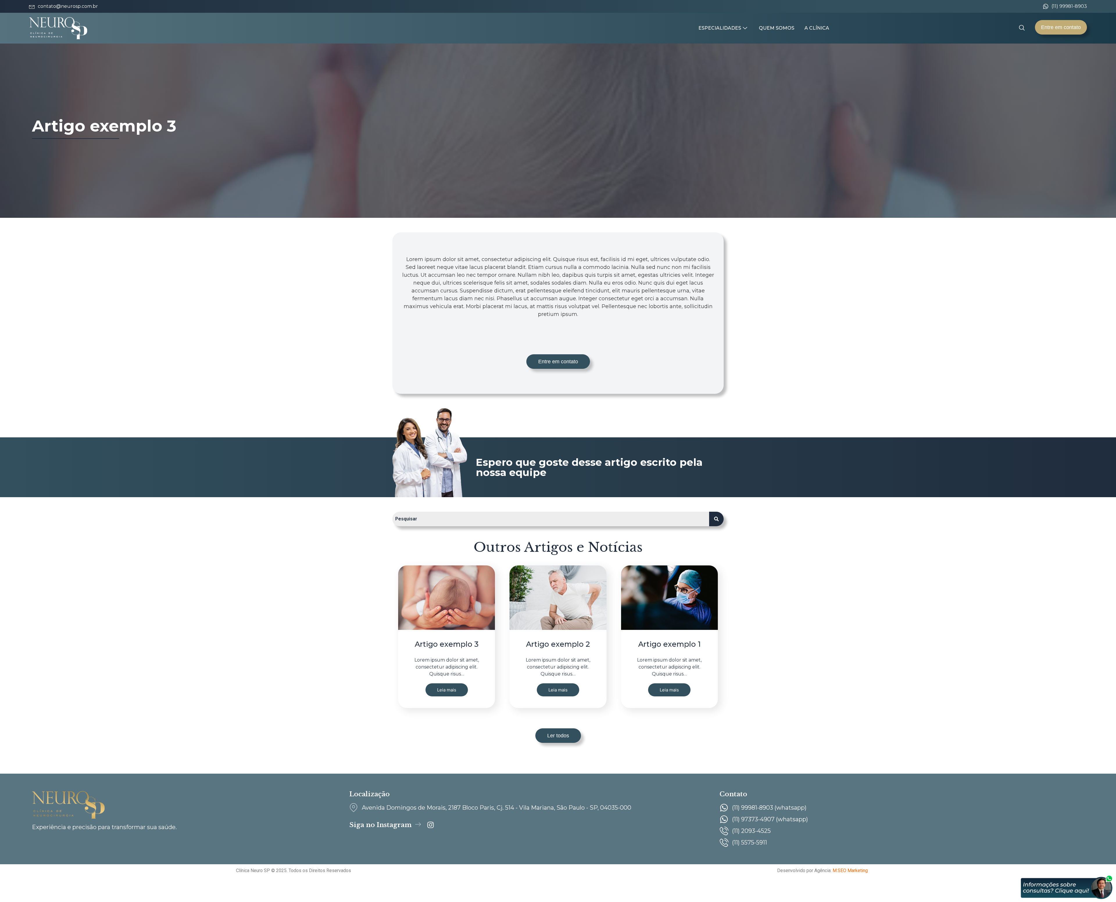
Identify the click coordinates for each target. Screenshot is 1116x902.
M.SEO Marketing (850, 870)
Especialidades (719, 28)
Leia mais (446, 690)
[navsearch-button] (1022, 28)
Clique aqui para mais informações (86, 894)
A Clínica (816, 28)
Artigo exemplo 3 (447, 644)
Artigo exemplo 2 (558, 644)
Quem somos (776, 28)
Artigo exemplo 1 (669, 644)
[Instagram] (430, 825)
